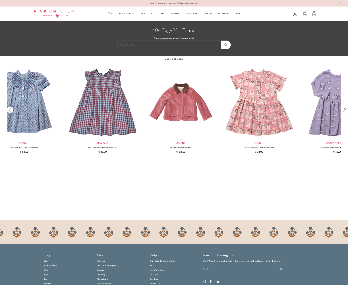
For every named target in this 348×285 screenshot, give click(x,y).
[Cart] (314, 13)
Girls (46, 270)
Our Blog (101, 274)
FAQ (152, 265)
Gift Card (154, 274)
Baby (46, 279)
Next (344, 109)
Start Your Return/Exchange (162, 260)
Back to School (50, 265)
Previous (10, 109)
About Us (101, 260)
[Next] (339, 3)
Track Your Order (157, 270)
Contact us (155, 283)
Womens (47, 283)
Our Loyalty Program (107, 265)
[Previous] (8, 3)
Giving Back (102, 279)
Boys (46, 274)
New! (46, 260)
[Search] (226, 45)
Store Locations (104, 283)
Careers (100, 270)
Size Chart (154, 279)
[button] (110, 14)
